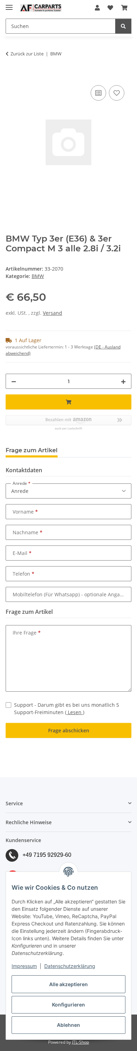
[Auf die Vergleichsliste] (98, 93)
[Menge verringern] (13, 381)
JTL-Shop (80, 1042)
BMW (38, 276)
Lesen (74, 712)
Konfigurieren (68, 1005)
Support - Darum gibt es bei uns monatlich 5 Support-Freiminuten (66, 708)
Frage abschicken (68, 730)
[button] (97, 8)
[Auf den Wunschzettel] (116, 93)
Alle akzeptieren (68, 984)
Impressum (24, 966)
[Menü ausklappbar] (9, 4)
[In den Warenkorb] (11, 76)
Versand (52, 313)
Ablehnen (68, 1025)
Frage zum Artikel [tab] (32, 450)
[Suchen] (123, 26)
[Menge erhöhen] (123, 381)
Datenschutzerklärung (69, 966)
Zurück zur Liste (27, 53)
